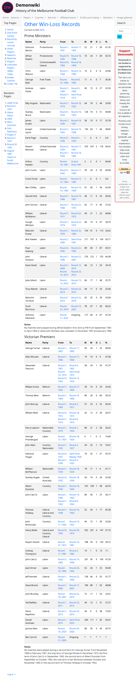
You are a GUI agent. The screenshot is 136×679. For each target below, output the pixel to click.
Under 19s (12, 83)
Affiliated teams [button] (68, 17)
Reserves (11, 58)
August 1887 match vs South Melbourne (12, 157)
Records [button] (52, 17)
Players (10, 61)
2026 (42, 29)
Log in (10, 674)
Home (6, 17)
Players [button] (27, 17)
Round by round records (12, 42)
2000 (9, 118)
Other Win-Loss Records (52, 24)
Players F (11, 134)
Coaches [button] (39, 17)
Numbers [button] (108, 17)
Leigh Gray (12, 102)
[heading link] (53, 35)
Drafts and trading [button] (89, 17)
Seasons (11, 55)
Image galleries (124, 17)
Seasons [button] (15, 17)
